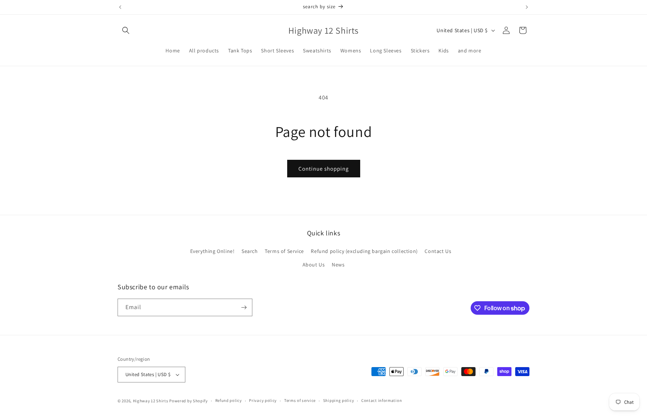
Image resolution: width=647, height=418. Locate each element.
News (338, 264)
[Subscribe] (244, 307)
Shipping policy (338, 400)
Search (250, 251)
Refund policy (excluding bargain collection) (364, 251)
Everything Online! (212, 251)
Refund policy (228, 400)
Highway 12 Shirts (150, 400)
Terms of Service (284, 251)
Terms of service (300, 400)
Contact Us (438, 251)
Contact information (381, 400)
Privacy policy (263, 400)
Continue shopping (323, 168)
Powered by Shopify (188, 400)
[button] (126, 30)
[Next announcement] (527, 7)
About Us (314, 264)
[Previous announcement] (120, 7)
